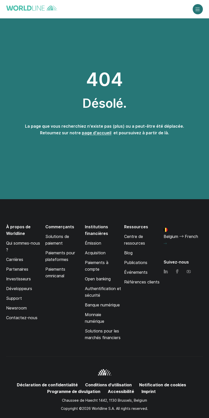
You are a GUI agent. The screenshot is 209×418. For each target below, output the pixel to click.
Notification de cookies (162, 385)
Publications (135, 262)
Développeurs (19, 288)
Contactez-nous (21, 317)
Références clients (142, 282)
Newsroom (16, 308)
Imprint (148, 391)
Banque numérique (102, 305)
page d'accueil (96, 132)
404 (104, 79)
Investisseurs (18, 279)
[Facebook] (177, 271)
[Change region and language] (165, 244)
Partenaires (17, 269)
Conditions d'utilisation (108, 385)
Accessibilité (121, 391)
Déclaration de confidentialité (47, 385)
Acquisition (95, 252)
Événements (136, 272)
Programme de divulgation (73, 391)
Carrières (14, 259)
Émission (93, 243)
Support (14, 298)
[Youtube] (189, 271)
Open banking (98, 279)
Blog (128, 252)
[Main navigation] (198, 9)
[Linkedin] (166, 271)
